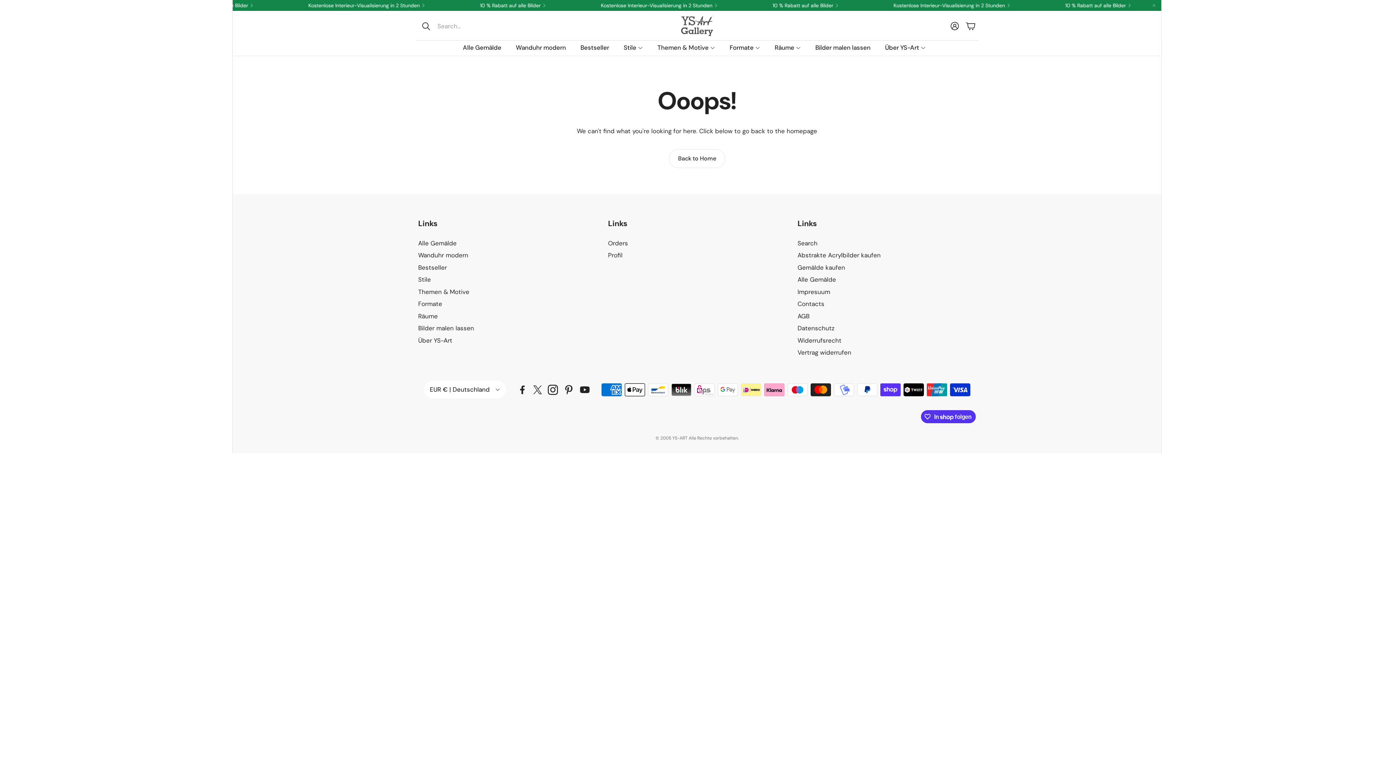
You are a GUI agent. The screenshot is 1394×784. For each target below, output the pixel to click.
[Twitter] (537, 389)
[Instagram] (553, 390)
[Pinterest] (569, 390)
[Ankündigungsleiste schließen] (1154, 5)
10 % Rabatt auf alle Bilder (1078, 5)
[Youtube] (585, 390)
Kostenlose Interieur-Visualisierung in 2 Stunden (346, 5)
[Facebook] (522, 390)
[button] (467, 26)
